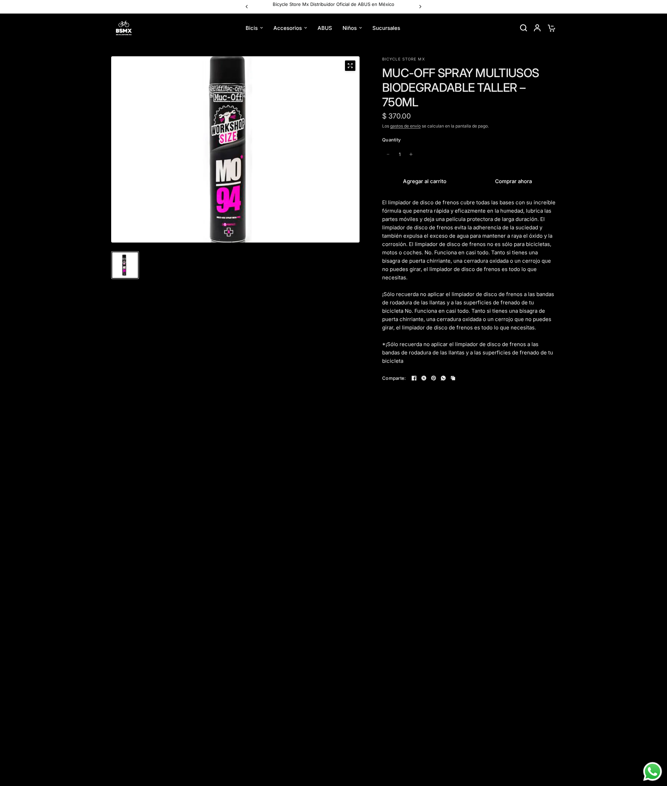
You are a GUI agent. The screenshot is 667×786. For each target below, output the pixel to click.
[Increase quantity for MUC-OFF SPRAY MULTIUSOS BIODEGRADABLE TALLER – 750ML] (411, 154)
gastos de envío (405, 126)
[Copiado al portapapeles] (453, 378)
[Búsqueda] (523, 28)
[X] (424, 378)
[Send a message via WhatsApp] (653, 772)
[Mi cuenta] (537, 28)
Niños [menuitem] (350, 27)
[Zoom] (350, 65)
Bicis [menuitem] (252, 27)
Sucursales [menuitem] (386, 27)
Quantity (391, 139)
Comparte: (394, 378)
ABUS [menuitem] (325, 27)
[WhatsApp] (443, 378)
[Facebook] (414, 378)
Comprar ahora (513, 181)
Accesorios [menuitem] (287, 27)
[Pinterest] (433, 378)
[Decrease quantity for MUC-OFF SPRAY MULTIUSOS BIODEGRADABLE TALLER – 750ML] (388, 154)
